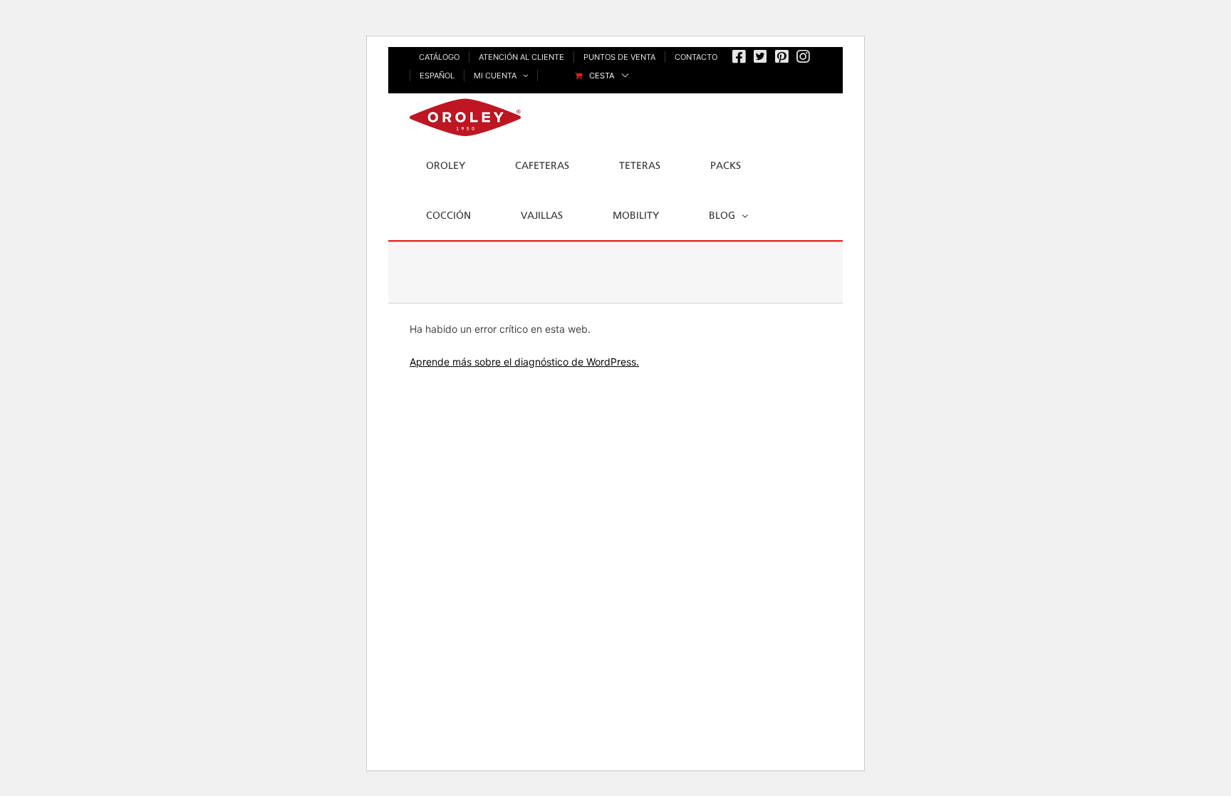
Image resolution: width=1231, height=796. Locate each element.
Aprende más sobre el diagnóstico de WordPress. (524, 362)
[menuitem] (601, 75)
